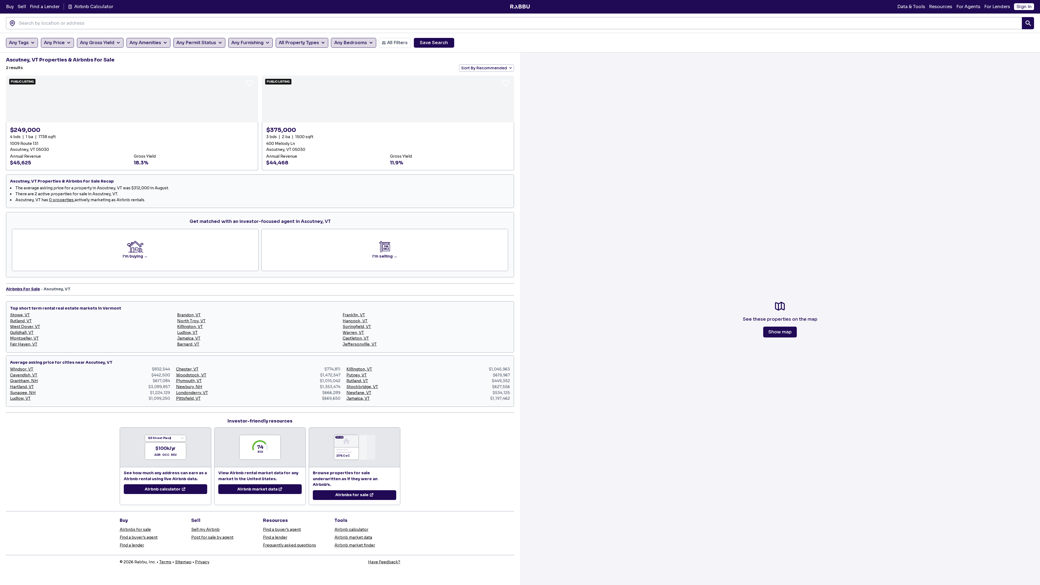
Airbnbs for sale (135, 529)
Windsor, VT (21, 369)
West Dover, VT (25, 326)
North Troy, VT (191, 320)
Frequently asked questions (289, 545)
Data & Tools (911, 6)
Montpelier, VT (24, 338)
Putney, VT (356, 375)
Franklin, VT (354, 315)
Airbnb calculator (351, 529)
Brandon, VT (189, 315)
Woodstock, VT (191, 375)
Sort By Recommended (484, 68)
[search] (1028, 23)
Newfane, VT (358, 392)
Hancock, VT (355, 320)
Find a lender (132, 545)
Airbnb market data (353, 537)
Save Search (434, 43)
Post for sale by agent (212, 537)
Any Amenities (145, 43)
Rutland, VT (21, 320)
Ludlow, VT (187, 332)
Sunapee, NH (23, 392)
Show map (780, 332)
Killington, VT (190, 326)
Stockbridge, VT (362, 386)
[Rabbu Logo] (519, 7)
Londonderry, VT (192, 392)
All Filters (397, 43)
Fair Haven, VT (23, 344)
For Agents (968, 6)
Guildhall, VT (22, 332)
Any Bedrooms (350, 43)
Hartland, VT (22, 386)
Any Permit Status (196, 43)
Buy (10, 6)
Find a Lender (45, 6)
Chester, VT (187, 369)
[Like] (249, 83)
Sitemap (183, 562)
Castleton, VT (356, 338)
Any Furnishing (247, 43)
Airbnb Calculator (93, 6)
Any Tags (19, 43)
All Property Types (299, 43)
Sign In (1024, 6)
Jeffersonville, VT (360, 344)
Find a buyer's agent (139, 537)
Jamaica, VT (188, 338)
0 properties (61, 199)
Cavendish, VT (23, 375)
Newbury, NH (189, 386)
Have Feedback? (384, 562)
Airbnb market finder (354, 545)
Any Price (54, 43)
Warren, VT (353, 332)
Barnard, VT (188, 344)
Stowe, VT (20, 315)
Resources (940, 6)
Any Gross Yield (97, 43)
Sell (22, 6)
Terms (165, 562)
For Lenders (997, 6)
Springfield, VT (357, 326)
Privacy (202, 562)
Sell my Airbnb (205, 529)
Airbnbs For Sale (23, 289)
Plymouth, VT (189, 380)
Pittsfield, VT (188, 398)
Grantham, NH (24, 380)
